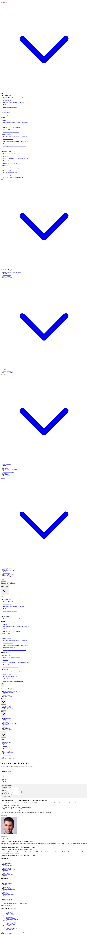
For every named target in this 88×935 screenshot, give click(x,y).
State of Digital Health (11, 918)
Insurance (5, 871)
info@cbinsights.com (8, 900)
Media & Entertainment (8, 874)
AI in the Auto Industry (11, 922)
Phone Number (5, 794)
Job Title (3, 793)
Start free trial (13, 583)
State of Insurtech (10, 914)
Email (3, 790)
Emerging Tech (6, 925)
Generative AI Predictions (11, 928)
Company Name (5, 791)
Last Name (4, 789)
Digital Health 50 (10, 917)
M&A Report (6, 873)
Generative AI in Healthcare (12, 919)
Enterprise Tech (6, 867)
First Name (4, 787)
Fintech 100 (8, 912)
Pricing (2, 579)
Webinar (5, 875)
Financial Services (7, 868)
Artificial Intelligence (7, 863)
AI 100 (7, 927)
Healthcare (5, 915)
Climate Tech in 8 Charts (11, 923)
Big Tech (5, 864)
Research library (4, 760)
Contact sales (3, 583)
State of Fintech (9, 913)
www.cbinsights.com (7, 899)
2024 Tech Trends (10, 929)
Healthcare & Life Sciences (9, 869)
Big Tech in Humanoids (11, 924)
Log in (8, 583)
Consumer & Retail (7, 865)
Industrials (5, 870)
